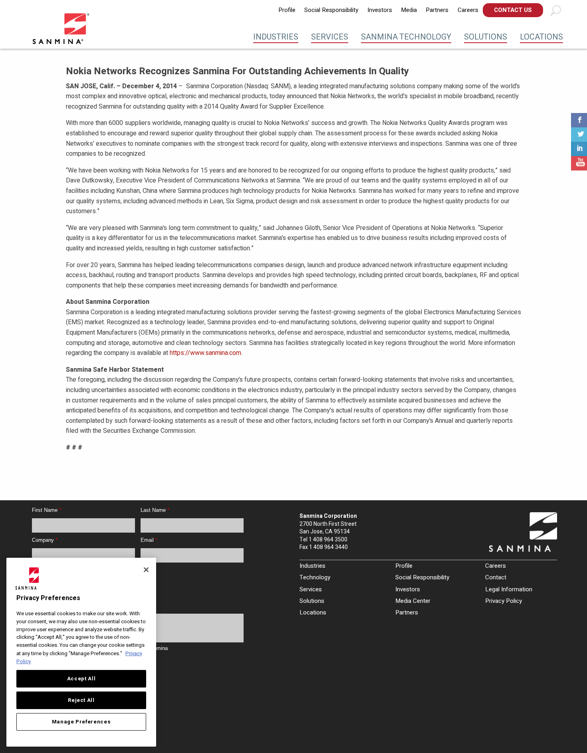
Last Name (155, 510)
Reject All (81, 700)
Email (149, 540)
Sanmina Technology (406, 37)
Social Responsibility (331, 10)
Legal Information (508, 589)
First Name (46, 510)
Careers (468, 10)
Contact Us (513, 10)
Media (409, 10)
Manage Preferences (81, 722)
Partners (437, 10)
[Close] (146, 570)
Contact (495, 577)
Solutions (485, 37)
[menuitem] (287, 10)
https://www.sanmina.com (205, 353)
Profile (286, 10)
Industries (275, 37)
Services (329, 37)
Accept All (81, 679)
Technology (314, 577)
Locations (541, 37)
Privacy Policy (503, 600)
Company (45, 540)
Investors (379, 10)
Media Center (412, 600)
